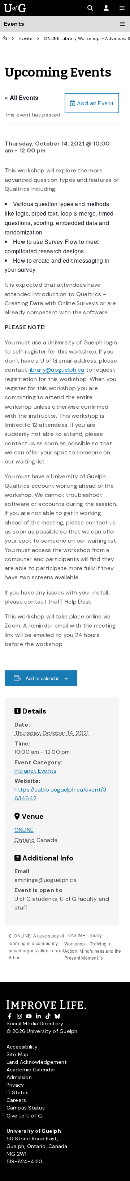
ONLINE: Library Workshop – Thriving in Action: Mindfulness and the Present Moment (92, 946)
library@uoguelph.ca (56, 369)
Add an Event (94, 103)
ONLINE (24, 830)
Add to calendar (42, 678)
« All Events (21, 97)
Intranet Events (35, 771)
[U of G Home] (5, 38)
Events (25, 38)
